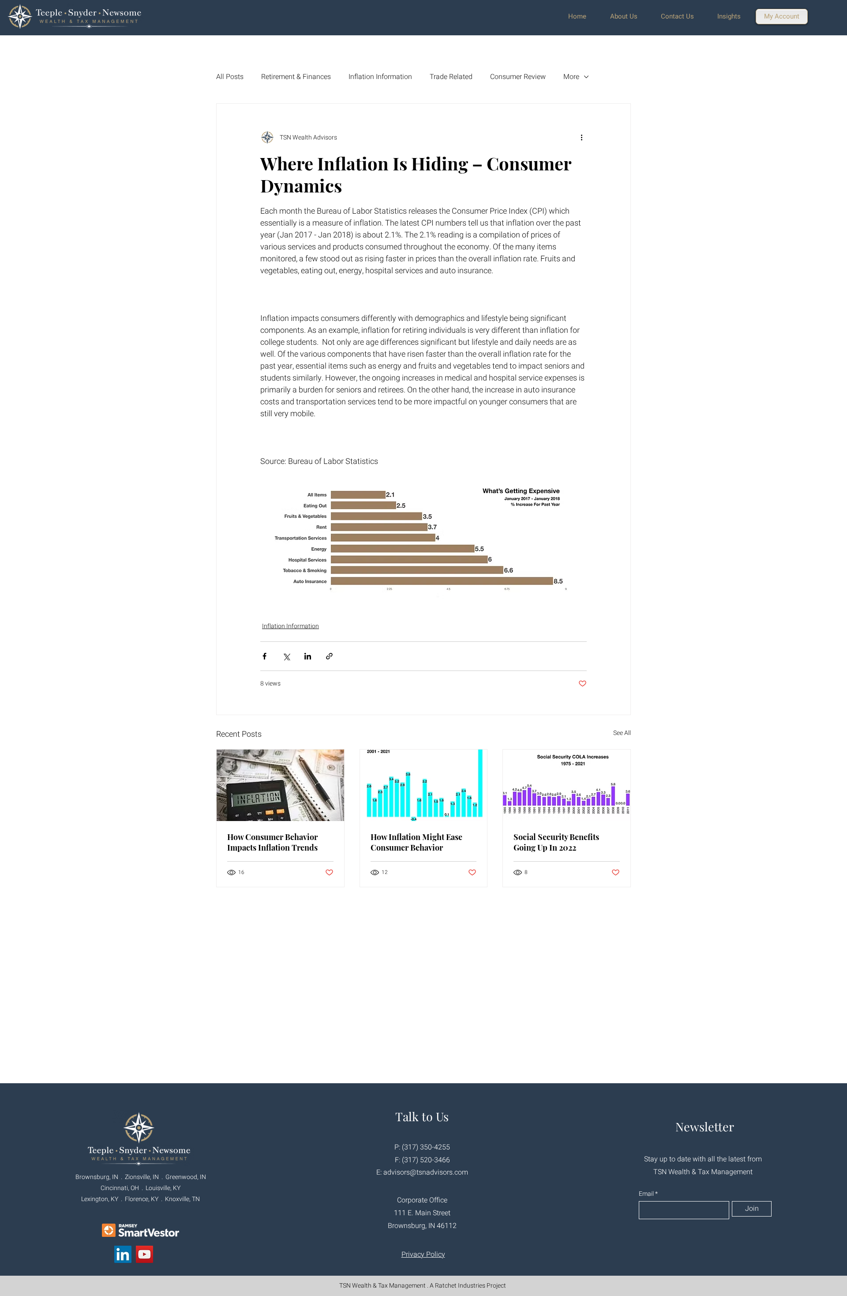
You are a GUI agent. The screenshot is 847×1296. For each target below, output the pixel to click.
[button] (628, 16)
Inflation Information (380, 77)
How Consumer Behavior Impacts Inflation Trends (272, 842)
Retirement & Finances (296, 77)
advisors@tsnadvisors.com (425, 1172)
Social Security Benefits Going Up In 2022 (556, 842)
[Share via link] (329, 656)
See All (622, 733)
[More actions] (581, 137)
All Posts (230, 77)
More (571, 77)
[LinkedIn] (122, 1254)
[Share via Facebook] (264, 656)
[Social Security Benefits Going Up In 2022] (566, 785)
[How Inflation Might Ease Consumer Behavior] (423, 785)
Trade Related (451, 77)
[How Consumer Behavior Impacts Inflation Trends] (280, 785)
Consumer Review (518, 77)
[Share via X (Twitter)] (286, 656)
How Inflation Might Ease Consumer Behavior (416, 842)
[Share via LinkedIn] (308, 656)
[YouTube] (144, 1254)
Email (647, 1194)
